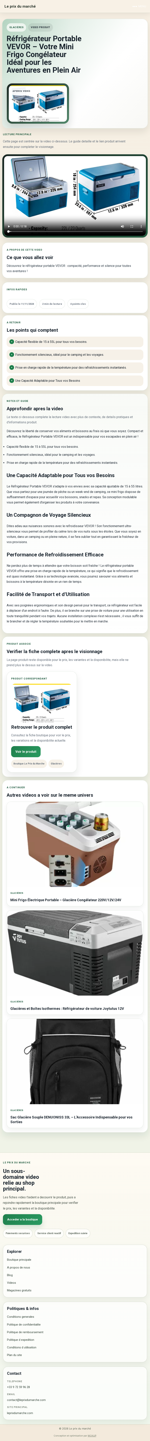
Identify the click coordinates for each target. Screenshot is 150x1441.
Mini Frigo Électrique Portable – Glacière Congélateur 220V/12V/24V (65, 900)
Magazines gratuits (19, 1290)
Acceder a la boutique (22, 1219)
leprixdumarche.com (20, 1413)
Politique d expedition (20, 1340)
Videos (11, 1283)
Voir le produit (25, 752)
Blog (10, 1275)
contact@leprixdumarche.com (26, 1400)
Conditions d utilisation (21, 1347)
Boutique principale (19, 1259)
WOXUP (92, 1435)
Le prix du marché (20, 6)
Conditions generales (20, 1317)
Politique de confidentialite (24, 1324)
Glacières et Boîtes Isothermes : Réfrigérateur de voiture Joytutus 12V (67, 1009)
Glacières (16, 27)
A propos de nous (18, 1267)
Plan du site (14, 1355)
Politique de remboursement (25, 1332)
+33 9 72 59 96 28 (18, 1387)
